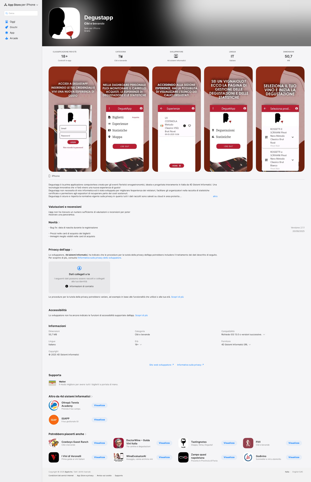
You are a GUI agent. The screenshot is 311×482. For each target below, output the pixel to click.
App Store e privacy (85, 475)
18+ (137, 344)
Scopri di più (177, 296)
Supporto (119, 475)
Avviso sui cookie (104, 475)
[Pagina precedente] (45, 450)
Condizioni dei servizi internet (61, 475)
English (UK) (298, 472)
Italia (287, 472)
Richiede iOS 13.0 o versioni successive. (241, 334)
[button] (21, 21)
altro (215, 196)
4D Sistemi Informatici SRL (234, 344)
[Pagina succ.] (307, 450)
